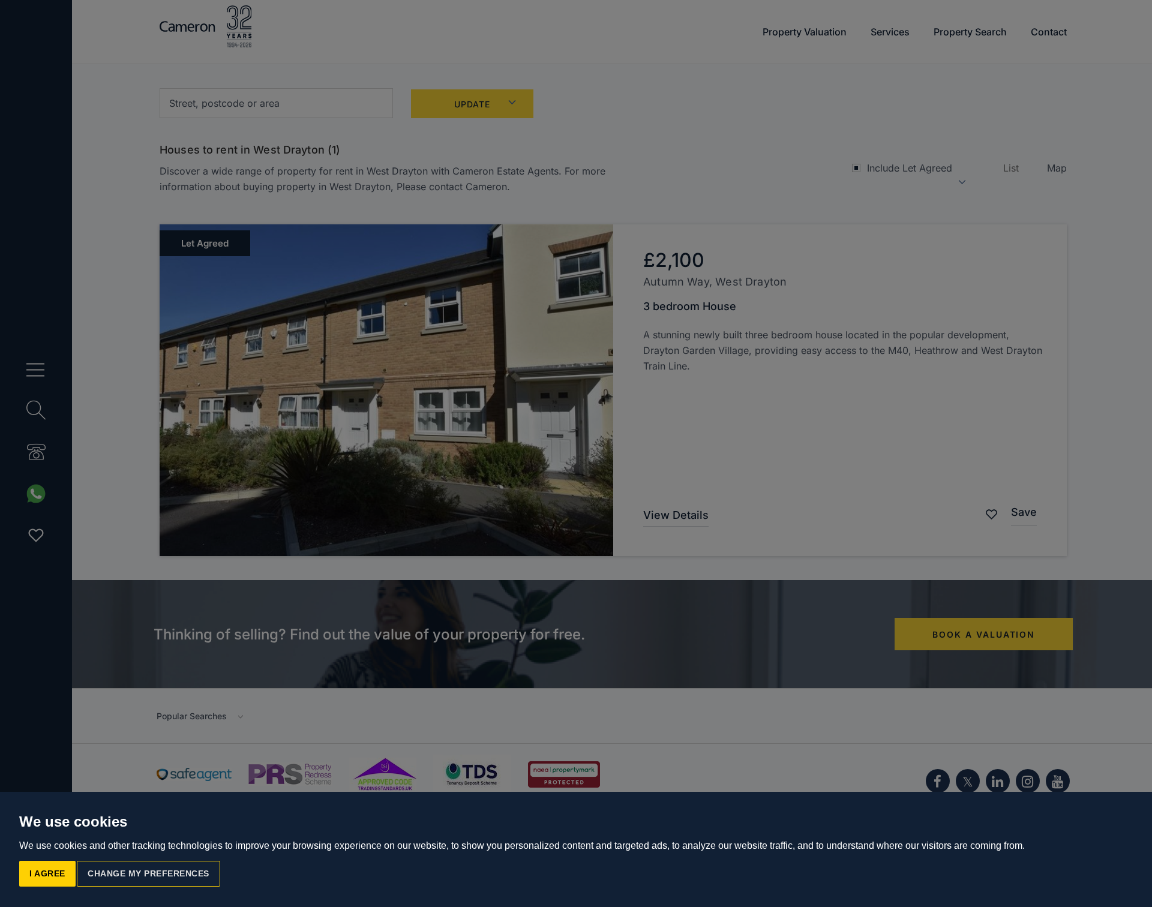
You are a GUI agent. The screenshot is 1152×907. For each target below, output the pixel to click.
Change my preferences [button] (148, 873)
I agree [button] (47, 873)
